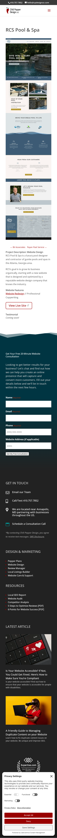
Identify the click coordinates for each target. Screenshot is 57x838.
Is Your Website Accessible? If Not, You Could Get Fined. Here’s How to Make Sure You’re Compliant (26, 674)
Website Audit (15, 598)
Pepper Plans (15, 561)
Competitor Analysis (18, 602)
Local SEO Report (17, 594)
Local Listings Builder (19, 571)
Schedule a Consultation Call (29, 523)
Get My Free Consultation (17, 454)
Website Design (16, 564)
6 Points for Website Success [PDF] (26, 609)
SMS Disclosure (37, 536)
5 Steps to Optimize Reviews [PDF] (25, 605)
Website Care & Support (20, 575)
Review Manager (16, 568)
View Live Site (17, 305)
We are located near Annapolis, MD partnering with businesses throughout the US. (30, 512)
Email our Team (21, 492)
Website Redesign (15, 293)
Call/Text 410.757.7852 (25, 500)
